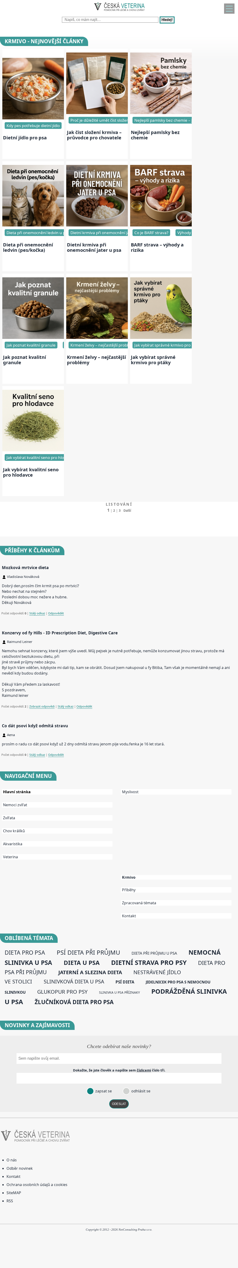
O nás (12, 1160)
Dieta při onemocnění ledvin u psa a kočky (45, 232)
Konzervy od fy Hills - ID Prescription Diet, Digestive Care (60, 633)
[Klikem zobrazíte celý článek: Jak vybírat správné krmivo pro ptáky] (161, 337)
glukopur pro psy (62, 991)
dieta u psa (82, 963)
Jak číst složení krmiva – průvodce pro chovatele (94, 135)
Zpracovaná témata (139, 902)
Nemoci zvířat (15, 804)
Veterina (10, 856)
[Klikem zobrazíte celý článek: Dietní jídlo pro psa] (33, 118)
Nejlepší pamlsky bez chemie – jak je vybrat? (174, 120)
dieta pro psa (25, 952)
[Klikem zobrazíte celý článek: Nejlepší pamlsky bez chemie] (161, 112)
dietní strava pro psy (149, 962)
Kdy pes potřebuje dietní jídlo (33, 125)
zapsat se (103, 1091)
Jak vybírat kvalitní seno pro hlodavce (41, 457)
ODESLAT (119, 1104)
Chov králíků (14, 830)
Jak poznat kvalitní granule (31, 345)
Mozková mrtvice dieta (25, 567)
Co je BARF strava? (151, 232)
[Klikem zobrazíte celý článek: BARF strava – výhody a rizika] (161, 225)
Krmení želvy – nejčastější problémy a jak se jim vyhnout (122, 345)
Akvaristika (12, 843)
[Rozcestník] (229, 8)
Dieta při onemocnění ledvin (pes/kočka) (28, 247)
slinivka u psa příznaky (119, 992)
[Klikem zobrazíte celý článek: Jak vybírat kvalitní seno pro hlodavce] (33, 449)
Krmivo (129, 877)
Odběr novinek (20, 1168)
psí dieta (125, 982)
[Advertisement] (178, 838)
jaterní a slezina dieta (90, 972)
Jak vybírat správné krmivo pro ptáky (168, 345)
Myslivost (130, 791)
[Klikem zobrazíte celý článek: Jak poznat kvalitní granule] (33, 337)
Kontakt (129, 915)
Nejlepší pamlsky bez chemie (155, 135)
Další (127, 510)
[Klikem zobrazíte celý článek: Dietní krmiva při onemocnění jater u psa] (97, 225)
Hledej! (167, 20)
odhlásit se (140, 1091)
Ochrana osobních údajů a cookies (37, 1184)
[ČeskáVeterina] (119, 11)
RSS (10, 1200)
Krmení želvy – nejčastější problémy (96, 360)
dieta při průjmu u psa (154, 953)
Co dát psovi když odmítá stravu (35, 725)
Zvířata (9, 817)
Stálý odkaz (37, 613)
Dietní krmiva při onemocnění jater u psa (108, 232)
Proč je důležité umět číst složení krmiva (107, 120)
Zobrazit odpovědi (42, 706)
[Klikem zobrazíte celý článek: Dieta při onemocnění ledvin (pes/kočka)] (33, 225)
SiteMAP (14, 1192)
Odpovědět (56, 613)
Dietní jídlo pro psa (25, 137)
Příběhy (129, 889)
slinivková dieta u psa (74, 981)
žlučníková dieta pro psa (74, 1002)
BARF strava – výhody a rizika (157, 247)
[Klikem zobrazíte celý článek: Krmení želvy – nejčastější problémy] (97, 337)
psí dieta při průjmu (88, 952)
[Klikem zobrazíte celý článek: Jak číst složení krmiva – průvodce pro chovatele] (97, 112)
